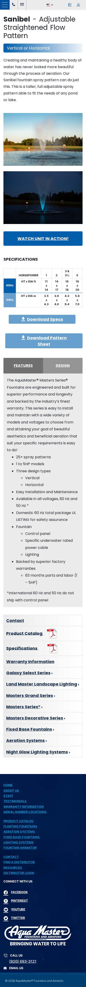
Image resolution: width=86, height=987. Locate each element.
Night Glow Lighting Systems (37, 752)
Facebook (19, 892)
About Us (11, 790)
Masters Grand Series (29, 695)
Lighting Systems (18, 842)
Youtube (18, 909)
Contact (15, 620)
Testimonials (15, 801)
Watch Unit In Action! (43, 238)
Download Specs (45, 319)
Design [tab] (63, 365)
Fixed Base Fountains (29, 729)
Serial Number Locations (25, 812)
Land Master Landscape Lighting (41, 684)
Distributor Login (18, 873)
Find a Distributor (19, 862)
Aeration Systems (25, 740)
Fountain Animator (20, 847)
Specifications (22, 648)
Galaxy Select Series (28, 673)
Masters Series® (23, 707)
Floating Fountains (20, 826)
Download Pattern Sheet (47, 341)
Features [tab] (23, 365)
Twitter (18, 918)
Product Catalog (24, 633)
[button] (5, 5)
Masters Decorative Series (34, 718)
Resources (12, 867)
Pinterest (19, 900)
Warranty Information (30, 661)
